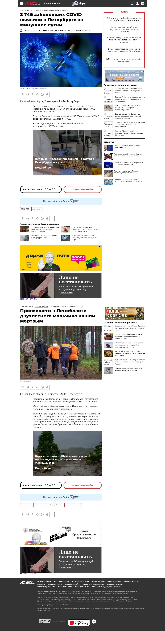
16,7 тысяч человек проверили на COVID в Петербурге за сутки (64, 160)
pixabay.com (43, 88)
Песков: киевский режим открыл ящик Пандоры (127, 146)
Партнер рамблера (59, 621)
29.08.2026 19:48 (26, 307)
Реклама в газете (55, 584)
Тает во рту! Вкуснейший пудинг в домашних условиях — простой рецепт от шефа (128, 336)
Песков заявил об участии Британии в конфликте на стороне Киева (128, 155)
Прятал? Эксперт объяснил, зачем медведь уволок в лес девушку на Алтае (128, 91)
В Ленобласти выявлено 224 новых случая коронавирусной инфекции (84, 238)
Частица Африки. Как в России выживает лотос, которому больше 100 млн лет (129, 133)
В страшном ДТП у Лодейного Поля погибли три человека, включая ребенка (124, 40)
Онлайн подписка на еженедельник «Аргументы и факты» (115, 582)
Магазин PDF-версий (80, 582)
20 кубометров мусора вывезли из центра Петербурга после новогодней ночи (45, 229)
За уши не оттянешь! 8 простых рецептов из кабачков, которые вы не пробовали (130, 353)
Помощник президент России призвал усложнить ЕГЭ (126, 172)
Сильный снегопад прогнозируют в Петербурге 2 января (45, 237)
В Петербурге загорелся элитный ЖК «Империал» (124, 60)
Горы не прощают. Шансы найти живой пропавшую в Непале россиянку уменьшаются (62, 459)
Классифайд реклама (46, 587)
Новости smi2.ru (28, 299)
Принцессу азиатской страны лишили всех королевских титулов (128, 180)
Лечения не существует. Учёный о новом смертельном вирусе (128, 369)
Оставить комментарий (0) (82, 189)
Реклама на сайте (72, 584)
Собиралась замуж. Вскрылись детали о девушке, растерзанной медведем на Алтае (128, 116)
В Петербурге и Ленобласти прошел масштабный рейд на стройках (124, 19)
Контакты (41, 584)
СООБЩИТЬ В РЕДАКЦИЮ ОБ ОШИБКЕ (106, 587)
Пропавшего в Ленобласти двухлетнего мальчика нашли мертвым (124, 29)
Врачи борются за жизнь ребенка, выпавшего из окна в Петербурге (124, 50)
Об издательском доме (46, 582)
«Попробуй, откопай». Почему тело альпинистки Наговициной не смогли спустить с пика (129, 345)
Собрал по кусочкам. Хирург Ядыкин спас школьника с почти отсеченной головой (130, 328)
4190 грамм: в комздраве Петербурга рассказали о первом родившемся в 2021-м (85, 229)
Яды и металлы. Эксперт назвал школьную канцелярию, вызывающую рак (127, 108)
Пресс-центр (64, 582)
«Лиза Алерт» (25, 381)
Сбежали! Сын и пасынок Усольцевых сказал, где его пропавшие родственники (130, 124)
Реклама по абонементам (93, 584)
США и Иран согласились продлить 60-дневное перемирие (128, 163)
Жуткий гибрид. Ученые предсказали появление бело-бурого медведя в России (130, 362)
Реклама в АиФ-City (115, 584)
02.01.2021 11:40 (26, 10)
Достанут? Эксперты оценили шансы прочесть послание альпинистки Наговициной (130, 99)
